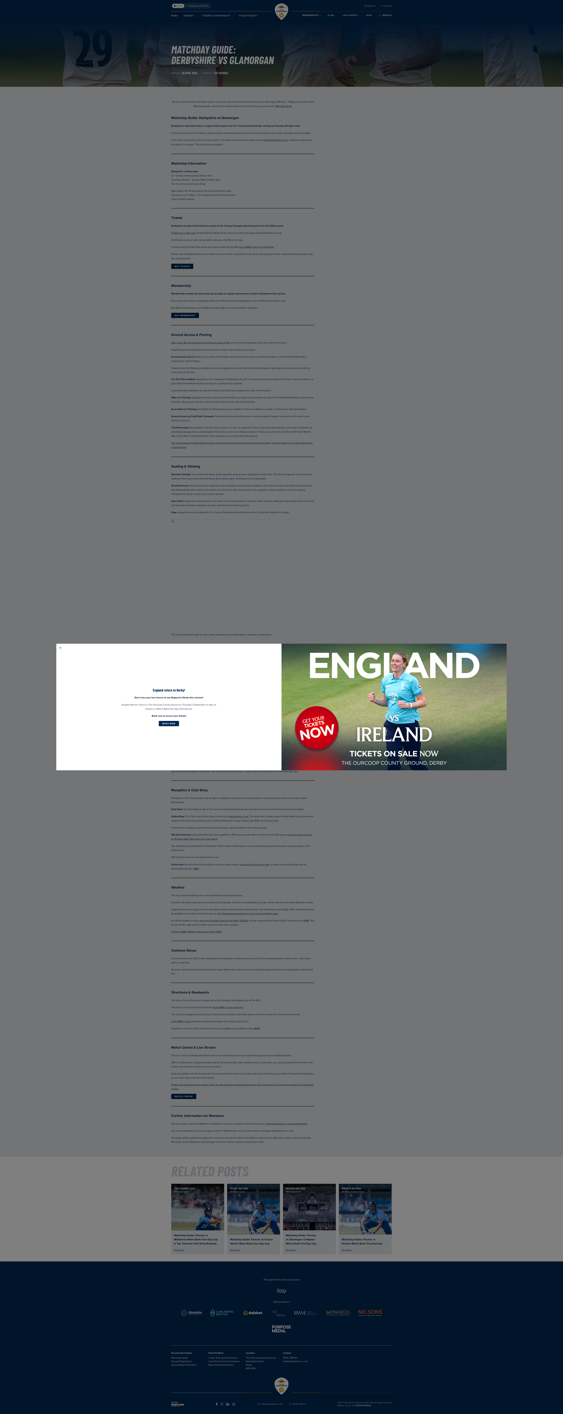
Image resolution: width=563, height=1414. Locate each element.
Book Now (168, 723)
